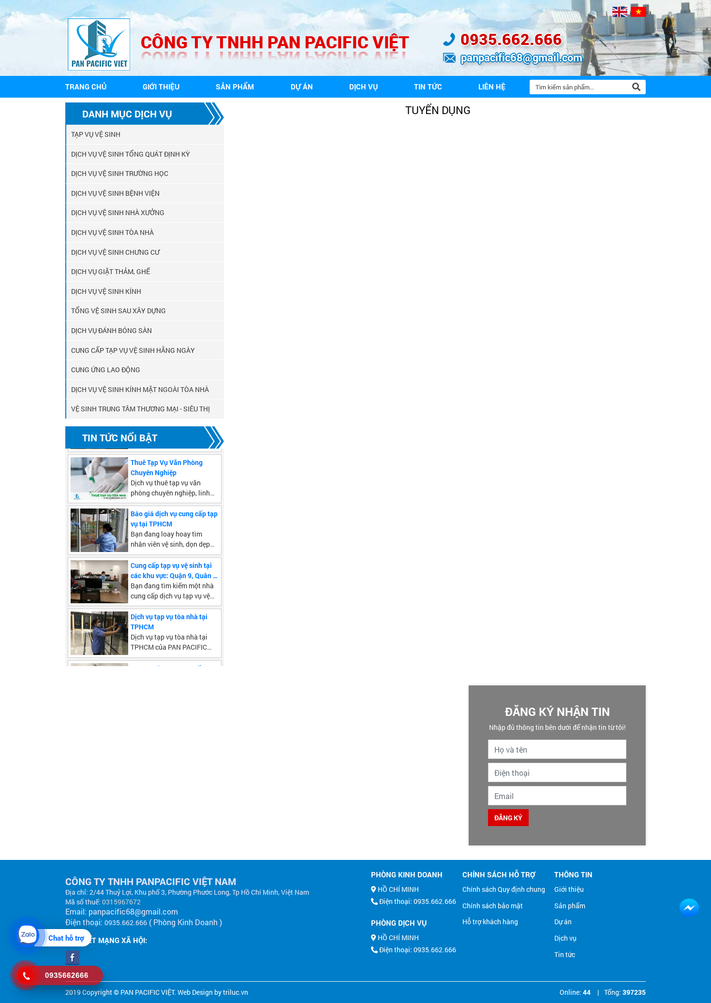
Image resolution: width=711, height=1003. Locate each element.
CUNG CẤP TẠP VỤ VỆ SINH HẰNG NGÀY (133, 350)
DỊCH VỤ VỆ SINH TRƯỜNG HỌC (119, 173)
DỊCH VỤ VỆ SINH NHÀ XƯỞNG (117, 212)
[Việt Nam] (638, 12)
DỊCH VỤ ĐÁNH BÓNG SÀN (111, 330)
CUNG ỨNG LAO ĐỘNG (105, 369)
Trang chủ (85, 86)
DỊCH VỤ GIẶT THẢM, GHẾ (110, 271)
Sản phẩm (235, 86)
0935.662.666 (511, 39)
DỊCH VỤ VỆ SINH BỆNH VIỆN (115, 193)
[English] (619, 12)
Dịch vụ (363, 86)
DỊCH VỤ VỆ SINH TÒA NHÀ (112, 232)
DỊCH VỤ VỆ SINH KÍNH (106, 291)
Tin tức (428, 86)
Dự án (302, 86)
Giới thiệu (161, 86)
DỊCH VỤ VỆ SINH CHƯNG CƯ (115, 252)
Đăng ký (508, 817)
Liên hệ (491, 86)
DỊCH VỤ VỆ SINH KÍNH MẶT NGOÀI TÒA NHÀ (140, 389)
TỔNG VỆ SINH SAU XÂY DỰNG (118, 310)
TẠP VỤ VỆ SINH (95, 134)
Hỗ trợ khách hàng (490, 921)
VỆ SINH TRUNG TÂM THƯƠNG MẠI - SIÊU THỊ (140, 408)
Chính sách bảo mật (492, 905)
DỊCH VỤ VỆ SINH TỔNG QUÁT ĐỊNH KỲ (130, 154)
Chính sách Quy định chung (503, 889)
